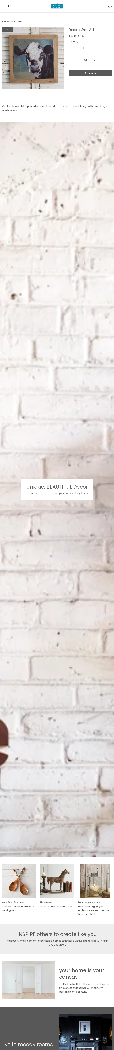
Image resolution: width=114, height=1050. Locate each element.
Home (5, 21)
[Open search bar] (11, 6)
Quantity (73, 41)
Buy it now (90, 73)
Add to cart (90, 60)
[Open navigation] (4, 6)
